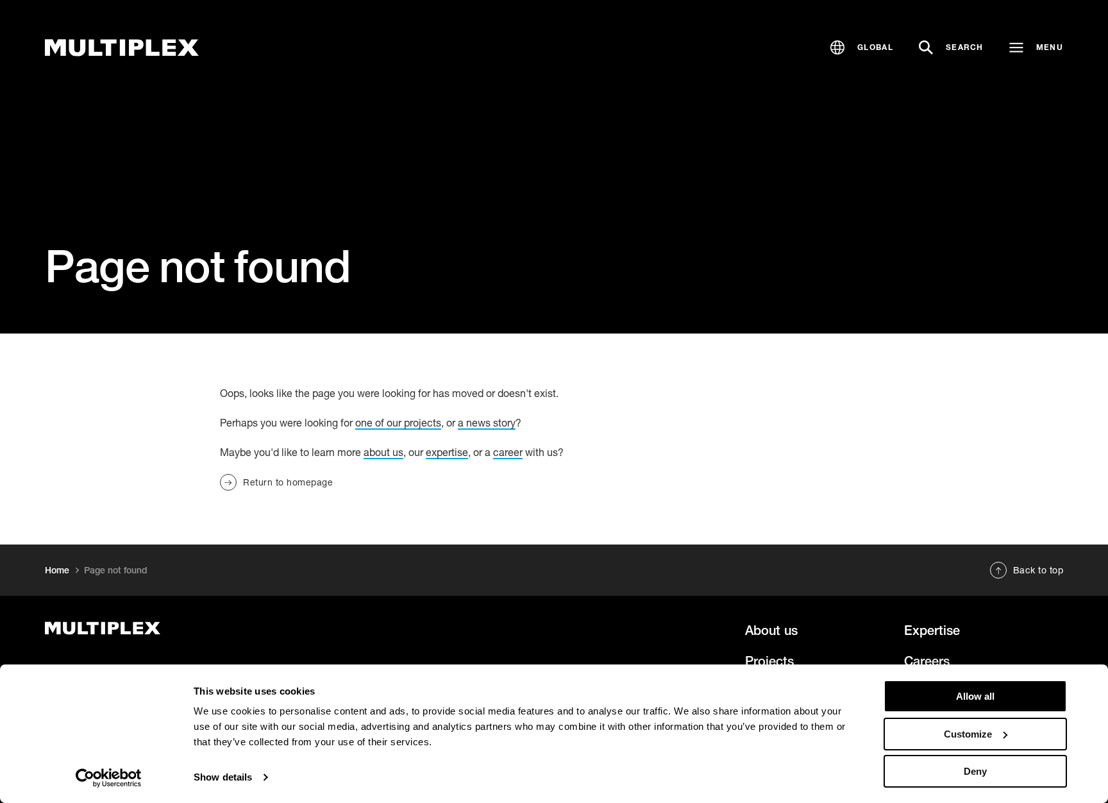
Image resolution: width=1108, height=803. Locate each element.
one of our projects (398, 422)
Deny (975, 771)
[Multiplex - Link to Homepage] (122, 47)
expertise (447, 452)
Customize (968, 734)
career (508, 452)
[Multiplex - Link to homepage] (204, 628)
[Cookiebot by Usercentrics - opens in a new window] (109, 778)
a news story (487, 422)
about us (383, 452)
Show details (223, 777)
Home (57, 570)
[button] (862, 47)
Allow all (975, 696)
